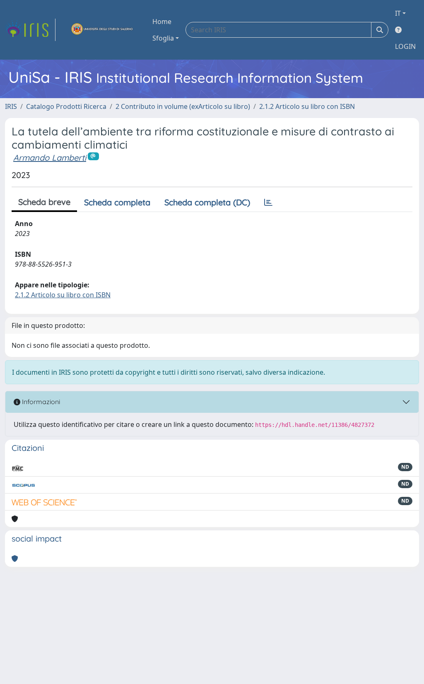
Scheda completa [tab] (117, 202)
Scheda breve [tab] (44, 202)
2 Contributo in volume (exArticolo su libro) (183, 106)
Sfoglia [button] (163, 38)
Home (161, 21)
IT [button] (398, 13)
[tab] (268, 202)
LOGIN (405, 46)
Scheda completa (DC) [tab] (207, 202)
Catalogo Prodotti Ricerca (66, 106)
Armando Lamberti (49, 157)
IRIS (11, 106)
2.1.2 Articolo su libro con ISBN (307, 106)
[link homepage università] (102, 30)
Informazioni (40, 401)
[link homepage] (30, 30)
